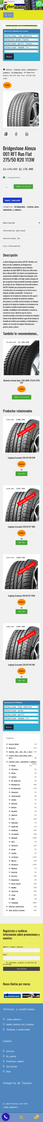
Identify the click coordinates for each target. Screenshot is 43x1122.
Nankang (14, 868)
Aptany (13, 777)
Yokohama (14, 902)
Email (5, 954)
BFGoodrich (15, 784)
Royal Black (16, 883)
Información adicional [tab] (14, 230)
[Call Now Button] (6, 1117)
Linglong (14, 857)
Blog (8, 1071)
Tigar (13, 895)
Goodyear (14, 830)
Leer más (21, 473)
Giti (13, 819)
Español (11, 2)
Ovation (14, 872)
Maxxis (13, 860)
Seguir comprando (12, 200)
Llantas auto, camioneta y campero (22, 761)
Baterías (12, 748)
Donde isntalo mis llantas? (20, 1024)
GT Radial (15, 834)
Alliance (14, 769)
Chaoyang (14, 792)
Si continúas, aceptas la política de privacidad (19, 963)
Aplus (13, 773)
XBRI (13, 899)
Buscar (21, 1117)
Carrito (10, 1051)
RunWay (13, 887)
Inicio (9, 69)
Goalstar (14, 822)
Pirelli (14, 876)
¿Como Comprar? (10, 1107)
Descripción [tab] (9, 223)
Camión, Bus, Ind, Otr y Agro (20, 752)
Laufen (13, 853)
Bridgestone (17, 72)
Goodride (14, 826)
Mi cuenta (11, 1056)
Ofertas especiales (16, 906)
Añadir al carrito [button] (21, 397)
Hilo (13, 841)
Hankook (14, 838)
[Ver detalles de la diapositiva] (12, 995)
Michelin (14, 864)
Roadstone (15, 880)
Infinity (14, 845)
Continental (16, 796)
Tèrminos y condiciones (18, 1029)
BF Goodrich (16, 780)
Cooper (13, 799)
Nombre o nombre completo (13, 947)
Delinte (14, 803)
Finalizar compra (15, 1061)
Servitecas (11, 1066)
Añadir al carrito (23, 186)
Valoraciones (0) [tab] (11, 238)
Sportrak (14, 891)
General (14, 815)
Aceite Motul (14, 744)
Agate (13, 765)
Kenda (13, 849)
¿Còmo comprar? (13, 1019)
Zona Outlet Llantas (17, 910)
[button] (36, 95)
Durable (14, 811)
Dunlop (13, 807)
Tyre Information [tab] (11, 246)
